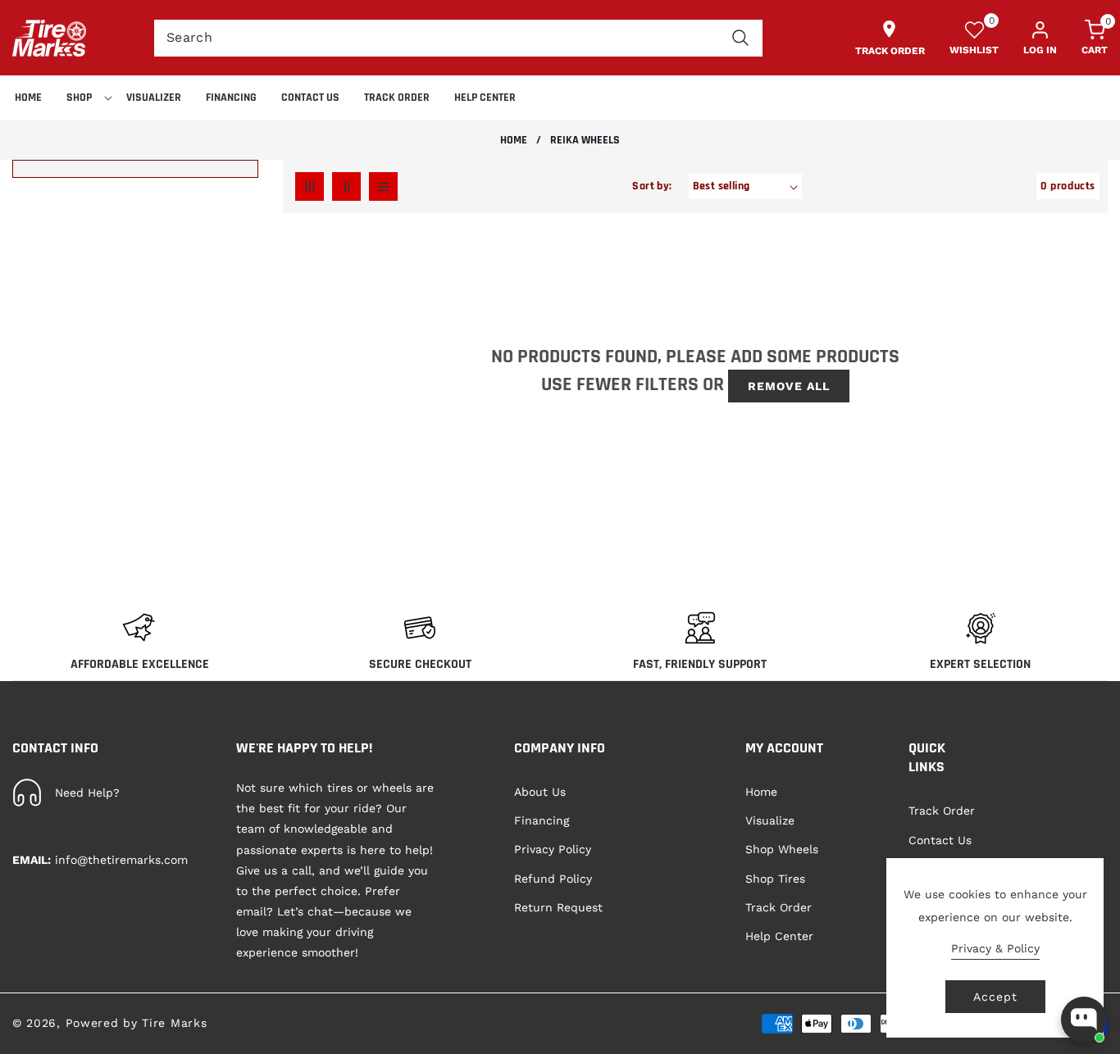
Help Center (779, 936)
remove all (789, 386)
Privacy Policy (552, 849)
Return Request (558, 907)
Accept (995, 996)
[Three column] (309, 186)
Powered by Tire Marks (136, 1022)
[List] (383, 186)
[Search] (740, 38)
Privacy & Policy (995, 948)
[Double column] (346, 186)
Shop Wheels (781, 849)
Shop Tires (775, 878)
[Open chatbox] (1084, 1020)
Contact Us (940, 840)
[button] (84, 97)
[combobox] (458, 38)
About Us (540, 791)
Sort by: (652, 186)
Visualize (769, 821)
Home (513, 141)
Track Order (778, 907)
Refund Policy (553, 878)
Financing (541, 821)
